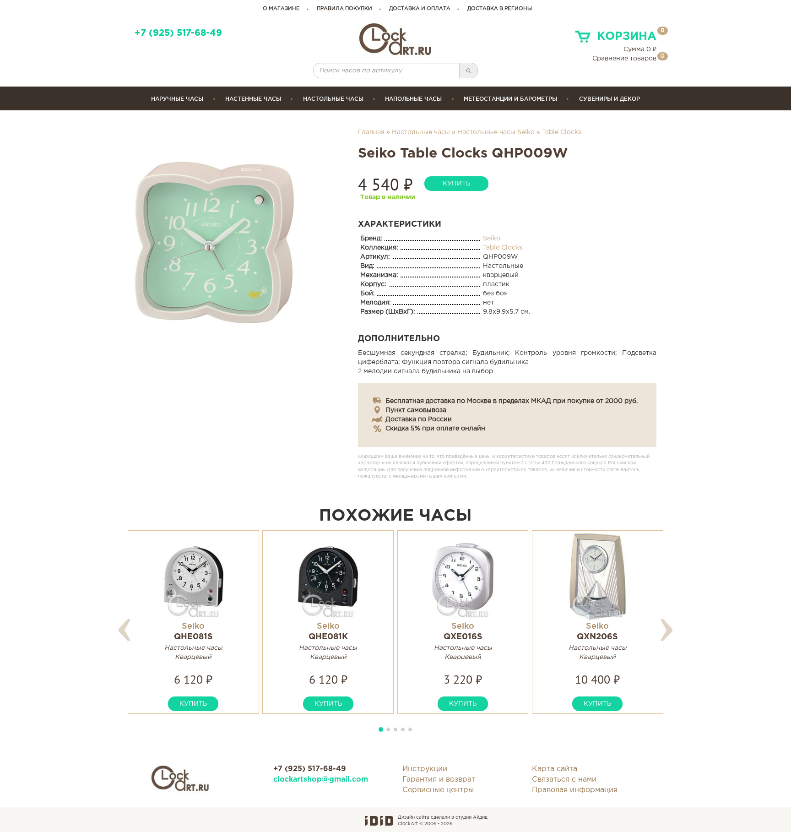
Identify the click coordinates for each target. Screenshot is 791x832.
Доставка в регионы (499, 8)
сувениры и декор (609, 99)
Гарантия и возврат (438, 779)
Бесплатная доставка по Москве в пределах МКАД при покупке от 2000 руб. (511, 401)
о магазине (281, 8)
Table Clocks (561, 132)
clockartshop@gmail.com (320, 779)
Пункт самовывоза (415, 410)
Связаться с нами (564, 779)
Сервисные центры (438, 790)
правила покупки (344, 8)
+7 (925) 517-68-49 (178, 33)
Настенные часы (253, 99)
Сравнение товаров (624, 58)
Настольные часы (333, 99)
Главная (371, 132)
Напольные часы (413, 99)
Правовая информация (575, 790)
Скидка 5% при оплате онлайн (435, 428)
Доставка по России (418, 419)
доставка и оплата (419, 8)
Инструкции (424, 769)
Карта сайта (554, 769)
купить (456, 183)
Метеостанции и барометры (510, 99)
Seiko (491, 238)
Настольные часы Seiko (496, 132)
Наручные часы (177, 99)
